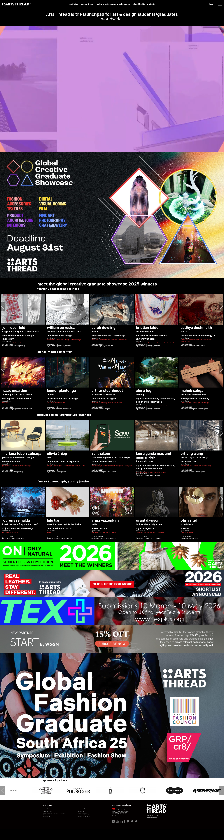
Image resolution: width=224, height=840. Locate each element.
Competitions (87, 4)
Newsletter (46, 816)
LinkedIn (121, 821)
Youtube (117, 821)
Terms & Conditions (83, 816)
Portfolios (73, 4)
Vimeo (127, 821)
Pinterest (136, 821)
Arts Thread (16, 4)
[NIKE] (14, 790)
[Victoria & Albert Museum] (207, 790)
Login (211, 4)
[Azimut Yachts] (78, 790)
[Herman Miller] (110, 790)
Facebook (124, 821)
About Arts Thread (82, 809)
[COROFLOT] (142, 790)
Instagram (113, 821)
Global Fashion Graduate (144, 4)
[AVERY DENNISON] (46, 790)
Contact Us (80, 811)
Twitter (132, 821)
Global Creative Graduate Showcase (113, 4)
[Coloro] (174, 790)
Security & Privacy (83, 813)
